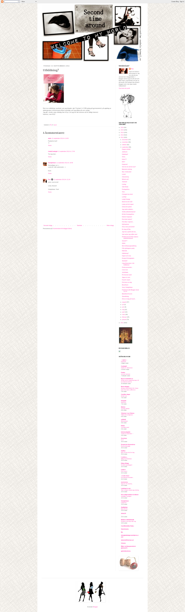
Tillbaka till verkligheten (127, 414)
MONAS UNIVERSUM (127, 520)
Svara (49, 145)
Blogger (95, 607)
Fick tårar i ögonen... (128, 222)
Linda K (123, 469)
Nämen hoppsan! (127, 217)
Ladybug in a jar (126, 488)
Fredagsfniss (125, 189)
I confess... (124, 457)
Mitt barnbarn (124, 421)
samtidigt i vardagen (126, 496)
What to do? (125, 179)
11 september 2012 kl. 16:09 (60, 138)
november (125, 142)
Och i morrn (124, 471)
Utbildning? (125, 253)
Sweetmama (125, 529)
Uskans (123, 543)
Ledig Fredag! (126, 199)
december (125, 139)
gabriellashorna (126, 551)
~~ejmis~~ (124, 360)
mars (123, 314)
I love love (125, 270)
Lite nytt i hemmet (125, 374)
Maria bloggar (125, 386)
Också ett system (127, 207)
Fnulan (123, 372)
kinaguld (123, 400)
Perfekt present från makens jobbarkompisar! (130, 237)
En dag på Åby (126, 229)
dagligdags (124, 507)
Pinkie (123, 425)
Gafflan (123, 451)
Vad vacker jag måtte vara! (129, 234)
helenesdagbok (125, 432)
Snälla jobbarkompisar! (128, 212)
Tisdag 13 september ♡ (127, 433)
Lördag (124, 184)
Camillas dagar (125, 394)
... (121, 515)
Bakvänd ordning (127, 169)
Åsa (49, 179)
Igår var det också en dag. (128, 452)
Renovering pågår (125, 446)
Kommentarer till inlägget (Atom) (62, 228)
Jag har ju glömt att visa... (129, 232)
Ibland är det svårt (127, 202)
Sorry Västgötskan (127, 287)
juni (123, 307)
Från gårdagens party (128, 248)
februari (124, 317)
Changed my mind (127, 194)
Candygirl (124, 366)
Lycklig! (124, 197)
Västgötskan (52, 162)
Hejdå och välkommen (127, 367)
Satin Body (125, 187)
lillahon (123, 407)
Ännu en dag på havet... (129, 299)
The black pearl (125, 427)
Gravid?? (124, 241)
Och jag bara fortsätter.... (127, 477)
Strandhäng (125, 296)
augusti (124, 302)
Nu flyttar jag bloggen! (126, 465)
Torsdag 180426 (125, 408)
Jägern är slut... (126, 277)
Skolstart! (124, 261)
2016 (122, 127)
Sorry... (124, 157)
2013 (122, 135)
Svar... (123, 192)
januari (124, 319)
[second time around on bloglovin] (127, 118)
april (123, 312)
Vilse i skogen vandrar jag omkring (130, 490)
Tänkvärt (124, 182)
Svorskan (124, 438)
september (125, 147)
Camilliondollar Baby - (127, 526)
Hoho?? (124, 159)
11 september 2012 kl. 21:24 (62, 179)
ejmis (49, 138)
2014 (122, 132)
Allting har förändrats (126, 458)
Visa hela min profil (124, 88)
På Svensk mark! (127, 275)
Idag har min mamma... (127, 483)
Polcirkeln (123, 361)
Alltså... (124, 243)
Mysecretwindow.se (127, 378)
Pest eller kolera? (127, 219)
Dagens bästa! (126, 149)
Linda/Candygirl (53, 151)
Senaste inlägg (47, 225)
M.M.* (123, 162)
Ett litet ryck (124, 396)
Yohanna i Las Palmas (127, 413)
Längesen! (123, 502)
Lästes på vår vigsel (128, 204)
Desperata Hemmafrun (128, 444)
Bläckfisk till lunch (127, 294)
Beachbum (125, 285)
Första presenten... (127, 267)
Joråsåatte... (125, 272)
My (122, 532)
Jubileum (124, 152)
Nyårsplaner (125, 224)
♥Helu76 (123, 513)
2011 (122, 322)
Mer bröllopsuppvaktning (129, 246)
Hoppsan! (125, 164)
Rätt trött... (125, 251)
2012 (122, 137)
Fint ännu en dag (127, 282)
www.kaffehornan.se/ (127, 540)
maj (123, 309)
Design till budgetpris (128, 258)
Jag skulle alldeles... (128, 209)
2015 (122, 130)
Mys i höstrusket (126, 172)
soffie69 (123, 419)
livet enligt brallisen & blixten (129, 494)
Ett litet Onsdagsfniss (128, 214)
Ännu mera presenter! (128, 227)
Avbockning (125, 177)
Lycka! (124, 174)
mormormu (124, 482)
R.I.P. (122, 440)
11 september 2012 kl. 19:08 (64, 162)
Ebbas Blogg (125, 463)
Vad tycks (123, 402)
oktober (124, 144)
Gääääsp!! (125, 154)
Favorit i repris (126, 280)
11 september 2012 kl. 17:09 (66, 151)
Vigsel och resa (126, 256)
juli (123, 304)
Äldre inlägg (110, 225)
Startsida (79, 225)
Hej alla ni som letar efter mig (128, 521)
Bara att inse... (124, 509)
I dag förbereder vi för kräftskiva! (128, 264)
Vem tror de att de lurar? (129, 167)
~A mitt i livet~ (125, 476)
